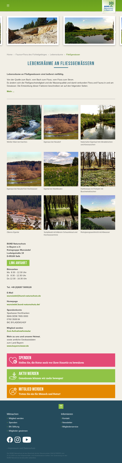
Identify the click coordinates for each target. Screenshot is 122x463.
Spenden (12, 422)
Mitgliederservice (70, 426)
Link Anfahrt (18, 263)
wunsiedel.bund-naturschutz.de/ (23, 304)
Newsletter (67, 422)
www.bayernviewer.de (18, 346)
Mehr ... (10, 91)
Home (9, 54)
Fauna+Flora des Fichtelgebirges (31, 54)
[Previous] (7, 32)
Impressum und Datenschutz (21, 448)
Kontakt (65, 418)
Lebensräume (56, 54)
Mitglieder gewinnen (18, 431)
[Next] (114, 32)
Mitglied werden (16, 418)
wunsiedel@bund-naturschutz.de (24, 296)
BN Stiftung (13, 426)
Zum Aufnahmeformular (19, 331)
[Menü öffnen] (8, 5)
